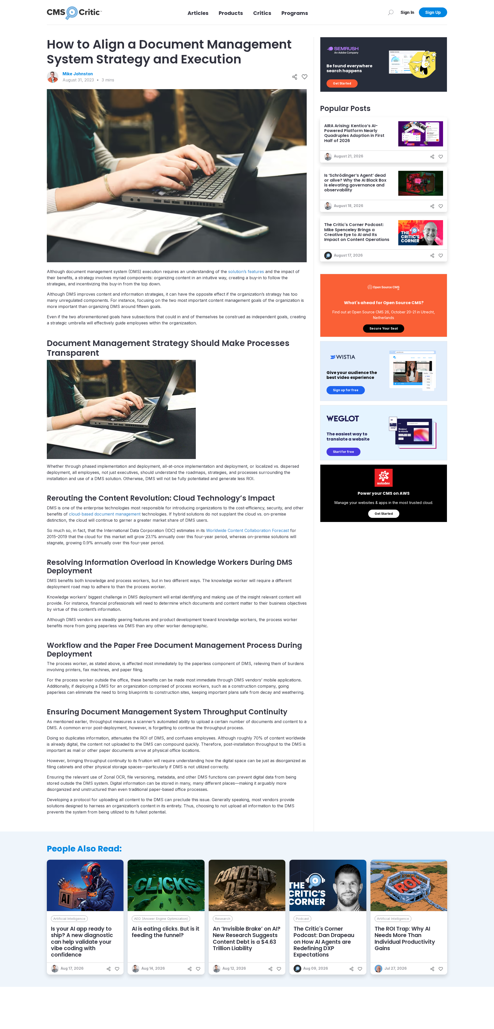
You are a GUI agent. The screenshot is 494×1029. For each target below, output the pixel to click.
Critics (262, 13)
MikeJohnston (78, 73)
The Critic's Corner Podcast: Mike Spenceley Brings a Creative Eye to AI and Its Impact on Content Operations (356, 232)
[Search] (391, 12)
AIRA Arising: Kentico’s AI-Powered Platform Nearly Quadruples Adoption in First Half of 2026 (354, 133)
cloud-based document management (104, 514)
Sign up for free (345, 390)
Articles (198, 13)
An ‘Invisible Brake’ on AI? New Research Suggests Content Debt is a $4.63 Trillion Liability (246, 938)
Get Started (342, 83)
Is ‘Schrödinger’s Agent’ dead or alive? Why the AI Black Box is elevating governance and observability (355, 182)
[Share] (294, 77)
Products (231, 13)
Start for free (343, 452)
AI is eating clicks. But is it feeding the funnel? (165, 932)
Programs (294, 13)
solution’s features (246, 271)
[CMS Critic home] (74, 12)
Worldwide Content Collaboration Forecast (247, 530)
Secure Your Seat (383, 328)
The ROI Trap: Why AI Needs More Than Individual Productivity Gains (405, 938)
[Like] (304, 77)
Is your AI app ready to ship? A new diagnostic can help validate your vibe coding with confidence (82, 941)
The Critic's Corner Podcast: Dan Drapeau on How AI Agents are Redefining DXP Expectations (324, 941)
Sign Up (433, 12)
